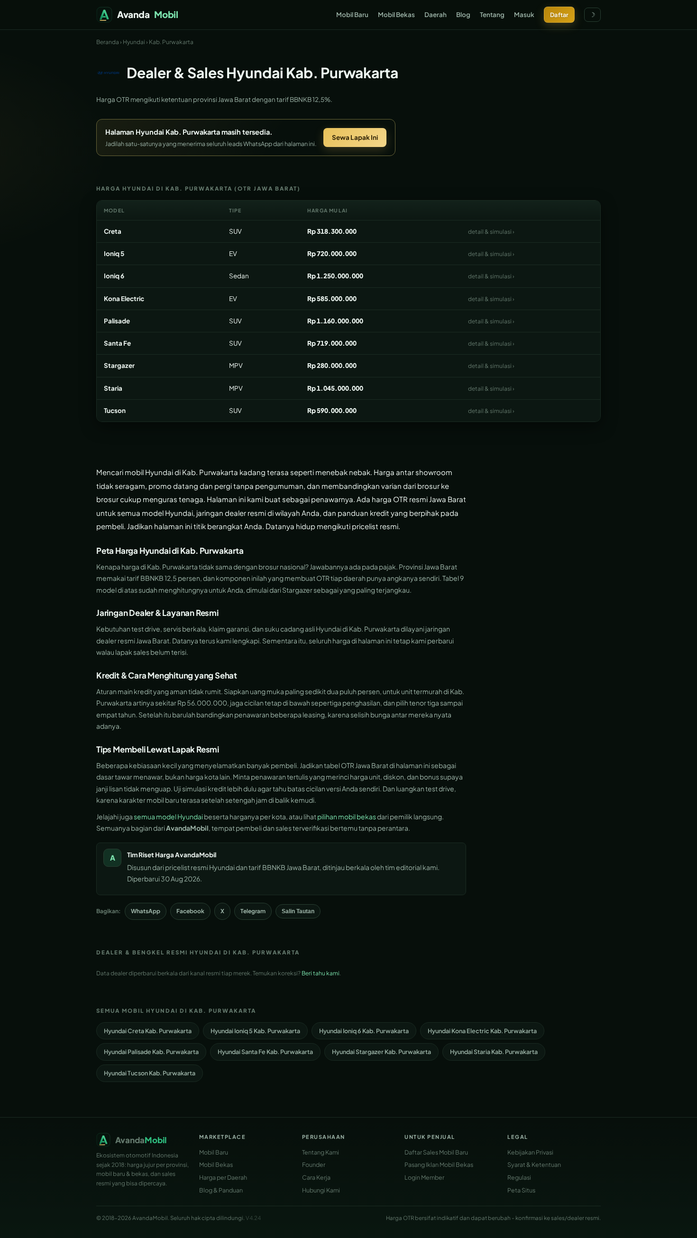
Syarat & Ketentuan (534, 1164)
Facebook (190, 911)
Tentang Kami (320, 1152)
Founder (313, 1164)
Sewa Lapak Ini (355, 137)
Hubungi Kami (321, 1190)
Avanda (147, 14)
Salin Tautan (298, 911)
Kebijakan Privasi (530, 1152)
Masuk (524, 14)
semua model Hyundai (168, 816)
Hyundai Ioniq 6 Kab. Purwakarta (364, 1031)
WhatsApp (145, 911)
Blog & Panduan (221, 1190)
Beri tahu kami (320, 973)
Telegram (253, 911)
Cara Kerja (316, 1177)
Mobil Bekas (396, 14)
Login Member (424, 1177)
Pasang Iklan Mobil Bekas (438, 1164)
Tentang (492, 14)
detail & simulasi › (491, 231)
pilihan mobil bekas (346, 816)
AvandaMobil (195, 855)
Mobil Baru (352, 14)
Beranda (107, 42)
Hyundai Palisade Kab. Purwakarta (151, 1051)
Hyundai (134, 42)
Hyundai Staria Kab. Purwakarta (494, 1051)
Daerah (435, 14)
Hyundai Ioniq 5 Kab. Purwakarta (255, 1031)
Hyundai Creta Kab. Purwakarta (148, 1031)
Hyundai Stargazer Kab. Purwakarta (381, 1051)
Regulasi (519, 1177)
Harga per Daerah (223, 1177)
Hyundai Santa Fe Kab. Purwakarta (265, 1051)
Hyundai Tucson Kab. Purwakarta (149, 1073)
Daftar (559, 14)
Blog (463, 14)
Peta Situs (521, 1190)
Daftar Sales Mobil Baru (436, 1152)
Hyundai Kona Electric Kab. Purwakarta (482, 1031)
